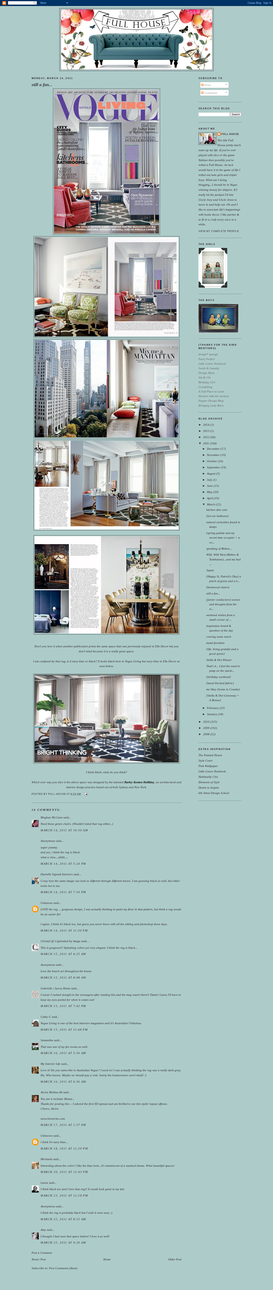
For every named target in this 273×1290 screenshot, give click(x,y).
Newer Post (39, 1259)
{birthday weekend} (218, 677)
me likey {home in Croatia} (223, 689)
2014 (206, 424)
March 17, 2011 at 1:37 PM (63, 1124)
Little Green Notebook (212, 771)
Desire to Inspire (208, 787)
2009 (206, 728)
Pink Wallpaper (208, 766)
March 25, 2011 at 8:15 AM (63, 1219)
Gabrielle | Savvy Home (55, 988)
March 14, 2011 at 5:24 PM (63, 863)
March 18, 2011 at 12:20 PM (64, 1148)
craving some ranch (218, 636)
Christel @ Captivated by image (61, 941)
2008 (206, 734)
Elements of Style (209, 782)
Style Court (205, 760)
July (210, 479)
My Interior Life (50, 1063)
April (210, 498)
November (213, 455)
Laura (44, 1182)
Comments (210, 92)
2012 (206, 437)
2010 (206, 721)
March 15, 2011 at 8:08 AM (63, 977)
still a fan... (42, 84)
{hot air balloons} (217, 516)
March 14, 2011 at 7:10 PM (63, 892)
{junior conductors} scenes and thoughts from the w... (223, 604)
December (213, 448)
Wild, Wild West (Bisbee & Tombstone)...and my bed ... (223, 559)
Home (107, 1259)
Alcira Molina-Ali (51, 1092)
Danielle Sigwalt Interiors (57, 874)
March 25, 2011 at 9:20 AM (63, 1242)
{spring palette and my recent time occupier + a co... (223, 537)
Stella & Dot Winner (219, 660)
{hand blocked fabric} (220, 683)
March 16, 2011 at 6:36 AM (63, 1081)
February (213, 708)
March (211, 504)
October (212, 461)
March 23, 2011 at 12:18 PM (64, 1195)
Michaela (46, 1159)
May (210, 492)
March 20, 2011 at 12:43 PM (64, 1172)
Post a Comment (42, 1252)
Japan (210, 570)
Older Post (174, 1259)
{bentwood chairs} (217, 587)
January (212, 714)
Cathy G (46, 1016)
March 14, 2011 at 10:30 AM (64, 830)
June (210, 485)
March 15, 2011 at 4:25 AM (63, 954)
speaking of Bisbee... (219, 548)
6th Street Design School (213, 793)
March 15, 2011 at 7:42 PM (63, 1006)
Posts (207, 85)
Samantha (47, 1040)
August (211, 473)
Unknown (47, 903)
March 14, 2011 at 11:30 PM (64, 930)
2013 (206, 431)
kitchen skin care (216, 509)
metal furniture (215, 642)
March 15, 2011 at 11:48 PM (64, 1029)
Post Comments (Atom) (63, 1268)
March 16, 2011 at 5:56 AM (63, 1053)
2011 (206, 443)
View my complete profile (218, 231)
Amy (43, 1229)
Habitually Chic (208, 776)
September (214, 467)
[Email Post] (85, 794)
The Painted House (210, 755)
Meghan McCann (52, 817)
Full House (230, 134)
